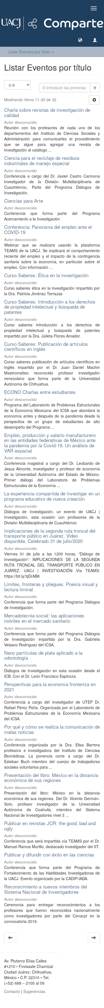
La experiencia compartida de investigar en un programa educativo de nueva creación (52, 496)
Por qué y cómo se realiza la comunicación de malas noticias (52, 729)
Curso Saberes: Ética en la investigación (46, 275)
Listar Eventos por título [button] (29, 51)
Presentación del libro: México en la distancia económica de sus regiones (51, 777)
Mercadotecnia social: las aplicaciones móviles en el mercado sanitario (44, 618)
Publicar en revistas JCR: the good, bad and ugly (50, 826)
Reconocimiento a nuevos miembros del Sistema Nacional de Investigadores (45, 889)
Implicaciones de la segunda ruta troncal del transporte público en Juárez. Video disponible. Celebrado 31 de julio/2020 (49, 535)
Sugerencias (34, 991)
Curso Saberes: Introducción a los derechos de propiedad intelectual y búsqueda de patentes (49, 306)
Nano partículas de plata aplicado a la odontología (43, 655)
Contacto (12, 991)
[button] (80, 39)
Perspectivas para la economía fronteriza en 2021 (50, 687)
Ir (95, 87)
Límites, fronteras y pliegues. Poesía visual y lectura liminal (51, 586)
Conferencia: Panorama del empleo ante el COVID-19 (48, 229)
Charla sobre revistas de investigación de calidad (47, 112)
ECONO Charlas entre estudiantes (40, 391)
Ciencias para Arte (23, 200)
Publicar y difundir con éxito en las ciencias (49, 854)
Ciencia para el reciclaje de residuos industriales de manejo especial (42, 160)
